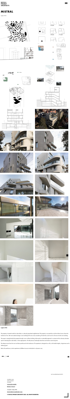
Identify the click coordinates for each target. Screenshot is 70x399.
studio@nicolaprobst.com (14, 392)
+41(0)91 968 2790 (12, 389)
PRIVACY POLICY (11, 386)
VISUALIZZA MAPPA (11, 384)
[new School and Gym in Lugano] (8, 356)
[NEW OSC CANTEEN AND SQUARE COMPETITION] (3, 356)
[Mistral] (16, 31)
